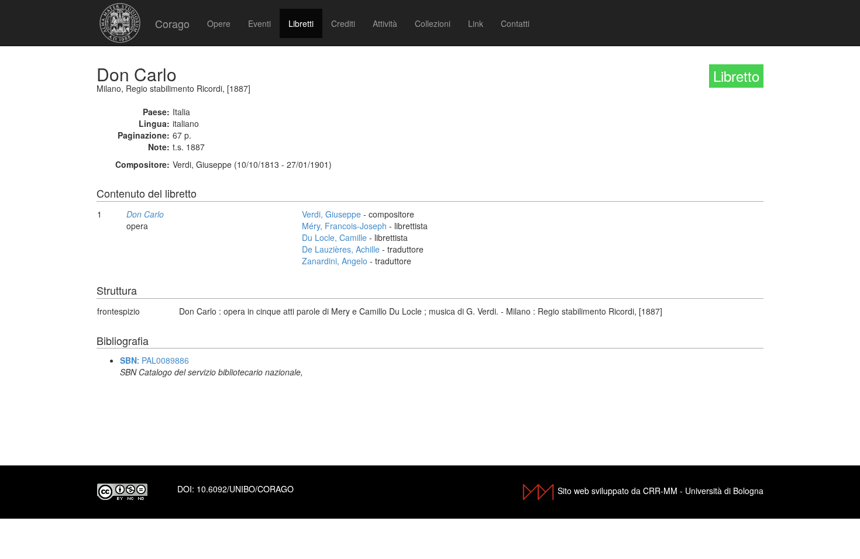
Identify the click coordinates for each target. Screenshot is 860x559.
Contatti (515, 23)
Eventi (259, 23)
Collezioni (432, 23)
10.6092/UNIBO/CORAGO (245, 489)
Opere (219, 23)
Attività (385, 23)
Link (475, 23)
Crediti (343, 23)
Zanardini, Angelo (334, 261)
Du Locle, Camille (334, 237)
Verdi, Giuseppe (331, 214)
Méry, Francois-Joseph (344, 226)
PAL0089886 (165, 360)
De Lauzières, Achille (341, 249)
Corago (172, 23)
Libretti (301, 23)
